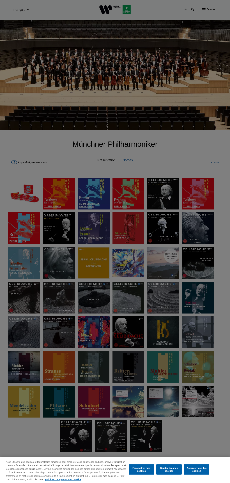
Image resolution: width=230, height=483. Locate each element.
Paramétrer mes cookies (141, 469)
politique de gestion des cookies (63, 479)
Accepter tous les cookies (196, 469)
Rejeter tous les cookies (169, 469)
